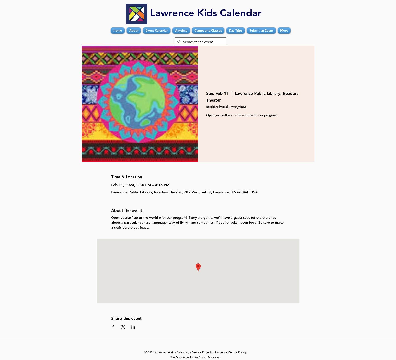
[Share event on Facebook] (113, 327)
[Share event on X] (123, 327)
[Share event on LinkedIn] (133, 327)
